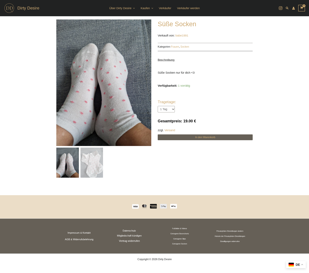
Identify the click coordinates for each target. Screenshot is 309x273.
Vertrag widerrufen (129, 241)
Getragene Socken (179, 244)
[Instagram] (281, 8)
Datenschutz (129, 230)
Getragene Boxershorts (179, 234)
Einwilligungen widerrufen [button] (230, 241)
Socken (184, 46)
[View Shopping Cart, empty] (301, 8)
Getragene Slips (179, 239)
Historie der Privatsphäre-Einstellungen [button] (230, 236)
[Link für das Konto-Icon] (293, 8)
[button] (133, 8)
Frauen (175, 46)
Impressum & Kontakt (79, 233)
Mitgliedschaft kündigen (129, 235)
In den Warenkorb (205, 137)
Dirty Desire (28, 8)
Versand (169, 130)
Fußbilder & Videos (179, 228)
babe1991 (181, 35)
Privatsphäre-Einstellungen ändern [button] (229, 231)
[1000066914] (103, 82)
